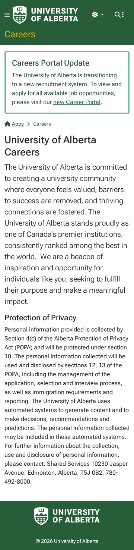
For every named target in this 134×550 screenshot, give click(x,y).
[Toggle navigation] (7, 15)
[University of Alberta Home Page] (45, 15)
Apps (18, 124)
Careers (19, 34)
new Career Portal (76, 102)
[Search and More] (119, 15)
